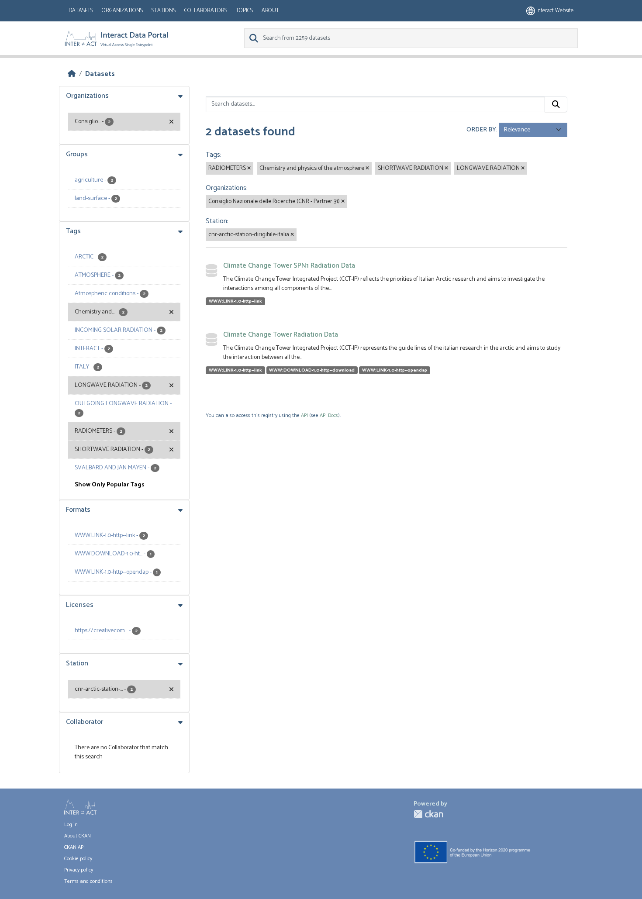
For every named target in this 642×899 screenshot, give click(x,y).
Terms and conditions (88, 881)
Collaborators (205, 10)
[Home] (72, 74)
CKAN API (74, 847)
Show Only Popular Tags (110, 485)
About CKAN (77, 836)
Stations (164, 10)
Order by (481, 130)
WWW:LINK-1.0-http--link (235, 301)
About (270, 10)
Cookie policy (78, 858)
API (304, 415)
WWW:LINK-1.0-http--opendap (394, 370)
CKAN (428, 814)
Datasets (81, 10)
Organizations (122, 10)
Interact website (554, 10)
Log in (71, 824)
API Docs (329, 415)
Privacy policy (78, 870)
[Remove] (249, 168)
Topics (244, 10)
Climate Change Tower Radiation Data (280, 335)
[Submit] (556, 104)
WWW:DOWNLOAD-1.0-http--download (312, 370)
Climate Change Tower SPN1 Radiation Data (289, 266)
